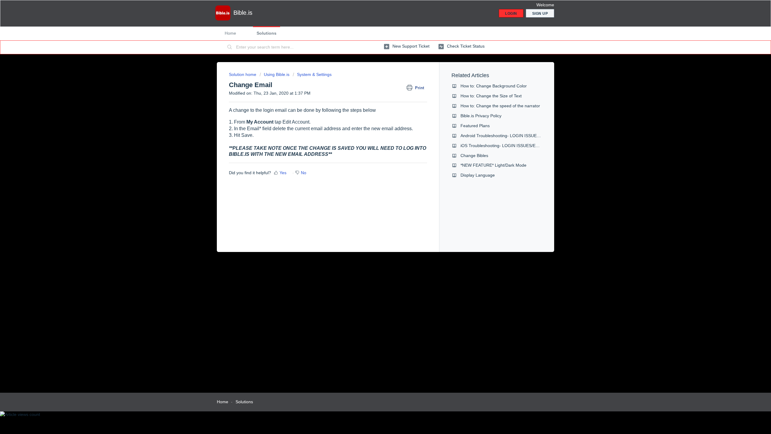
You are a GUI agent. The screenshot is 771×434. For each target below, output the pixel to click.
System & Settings (314, 74)
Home (230, 33)
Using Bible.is (276, 74)
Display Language (477, 175)
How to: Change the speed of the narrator (500, 105)
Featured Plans (475, 125)
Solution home (243, 74)
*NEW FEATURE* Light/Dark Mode (493, 165)
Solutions (266, 33)
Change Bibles (474, 155)
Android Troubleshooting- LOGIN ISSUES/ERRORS (509, 135)
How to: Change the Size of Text (491, 95)
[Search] (229, 47)
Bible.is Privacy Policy (480, 115)
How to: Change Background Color (493, 85)
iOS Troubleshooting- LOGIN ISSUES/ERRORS (505, 145)
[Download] (374, 140)
